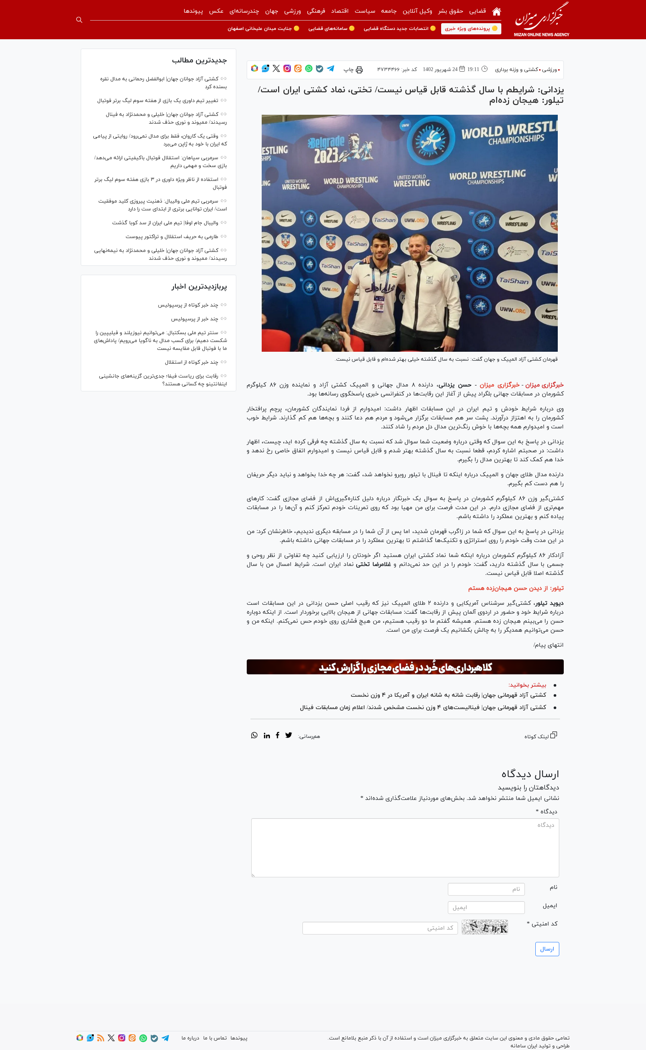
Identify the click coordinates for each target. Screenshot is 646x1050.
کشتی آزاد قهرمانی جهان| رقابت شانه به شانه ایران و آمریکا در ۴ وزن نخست (448, 695)
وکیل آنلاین (417, 11)
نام (553, 887)
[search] (79, 20)
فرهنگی (316, 11)
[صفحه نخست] (496, 10)
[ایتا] (298, 70)
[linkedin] (267, 736)
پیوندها (193, 11)
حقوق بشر (450, 11)
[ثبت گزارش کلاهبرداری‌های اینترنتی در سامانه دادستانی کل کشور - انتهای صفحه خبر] (405, 666)
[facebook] (277, 736)
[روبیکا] (254, 70)
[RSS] (100, 1040)
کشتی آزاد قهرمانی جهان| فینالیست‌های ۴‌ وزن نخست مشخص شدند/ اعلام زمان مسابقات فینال (423, 707)
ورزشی (292, 11)
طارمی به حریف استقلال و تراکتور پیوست (172, 236)
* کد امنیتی (542, 924)
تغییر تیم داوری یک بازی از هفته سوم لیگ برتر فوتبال (157, 100)
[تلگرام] (330, 70)
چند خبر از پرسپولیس (194, 319)
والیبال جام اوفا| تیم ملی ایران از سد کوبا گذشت (165, 223)
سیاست (365, 11)
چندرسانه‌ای (244, 11)
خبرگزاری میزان (544, 385)
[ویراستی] (265, 70)
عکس (216, 11)
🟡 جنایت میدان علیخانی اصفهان (263, 28)
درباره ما (190, 1038)
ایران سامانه (524, 1046)
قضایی (477, 11)
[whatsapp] (254, 736)
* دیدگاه (546, 812)
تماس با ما (215, 1038)
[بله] (319, 71)
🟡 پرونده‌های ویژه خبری (471, 28)
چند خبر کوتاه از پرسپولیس (188, 305)
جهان (271, 11)
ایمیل (550, 906)
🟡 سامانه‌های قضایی (331, 28)
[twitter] (288, 736)
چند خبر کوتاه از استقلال (191, 362)
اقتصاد (340, 11)
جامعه (389, 11)
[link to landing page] (542, 19)
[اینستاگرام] (287, 70)
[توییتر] (276, 70)
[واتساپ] (309, 70)
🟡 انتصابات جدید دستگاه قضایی (400, 28)
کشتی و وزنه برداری (516, 69)
